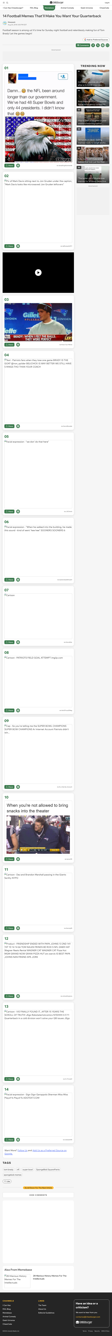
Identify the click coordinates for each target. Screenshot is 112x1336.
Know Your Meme (66, 344)
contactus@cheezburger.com (88, 1317)
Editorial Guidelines (46, 1313)
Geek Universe (9, 1320)
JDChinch (69, 511)
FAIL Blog (7, 1309)
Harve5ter (69, 642)
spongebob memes (12, 1175)
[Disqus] (38, 1233)
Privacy (90, 1331)
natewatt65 (68, 1139)
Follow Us (22, 1150)
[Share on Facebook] (93, 45)
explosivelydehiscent (65, 579)
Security (97, 1331)
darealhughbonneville (65, 165)
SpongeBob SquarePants (48, 1169)
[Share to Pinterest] (103, 45)
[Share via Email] (107, 45)
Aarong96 (69, 928)
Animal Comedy (9, 1316)
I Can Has (7, 1305)
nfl (18, 1169)
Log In (107, 3)
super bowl (28, 1169)
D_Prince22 (68, 1079)
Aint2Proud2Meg (66, 710)
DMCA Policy (105, 1331)
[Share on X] (98, 45)
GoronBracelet (67, 426)
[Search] (7, 2)
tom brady (8, 1169)
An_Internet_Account (65, 787)
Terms (85, 1331)
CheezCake (7, 1324)
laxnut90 (69, 859)
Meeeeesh (11, 22)
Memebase (7, 1313)
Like (8, 1181)
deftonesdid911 (67, 246)
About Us (42, 1309)
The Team (42, 1305)
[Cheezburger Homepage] (57, 3)
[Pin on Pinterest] (18, 165)
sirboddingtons (67, 996)
